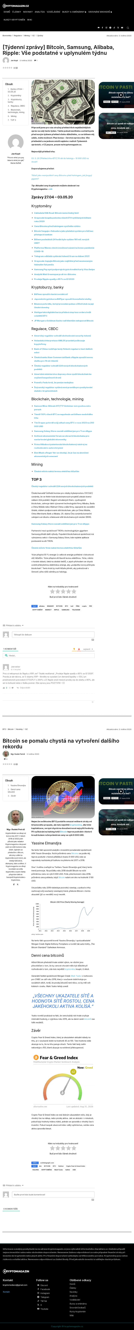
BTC (66, 606)
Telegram (44, 1297)
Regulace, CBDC (18, 106)
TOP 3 (13, 120)
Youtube (44, 1309)
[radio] (52, 592)
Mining (27, 35)
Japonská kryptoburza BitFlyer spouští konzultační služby (62, 299)
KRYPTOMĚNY (37, 610)
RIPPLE (56, 610)
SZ (33, 35)
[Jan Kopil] (6, 60)
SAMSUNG (65, 610)
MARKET (48, 610)
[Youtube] (122, 27)
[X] (118, 27)
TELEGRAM (76, 610)
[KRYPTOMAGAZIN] (16, 1271)
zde (50, 189)
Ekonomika (7, 35)
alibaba (41, 606)
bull (72, 606)
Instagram (45, 1293)
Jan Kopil (14, 60)
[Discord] (98, 27)
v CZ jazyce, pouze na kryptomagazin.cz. (62, 144)
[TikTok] (114, 27)
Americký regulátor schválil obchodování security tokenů (62, 335)
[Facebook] (102, 27)
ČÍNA (77, 606)
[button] (127, 27)
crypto (84, 606)
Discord (44, 1285)
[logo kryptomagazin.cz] (16, 6)
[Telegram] (110, 27)
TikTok (43, 1301)
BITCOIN (59, 606)
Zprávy (40, 35)
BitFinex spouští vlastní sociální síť (51, 294)
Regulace (18, 35)
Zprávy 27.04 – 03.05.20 (15, 90)
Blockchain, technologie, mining (16, 111)
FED (90, 606)
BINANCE (50, 606)
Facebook (45, 1289)
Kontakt (6, 1292)
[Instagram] (106, 27)
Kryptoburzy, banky (15, 100)
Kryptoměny (16, 95)
